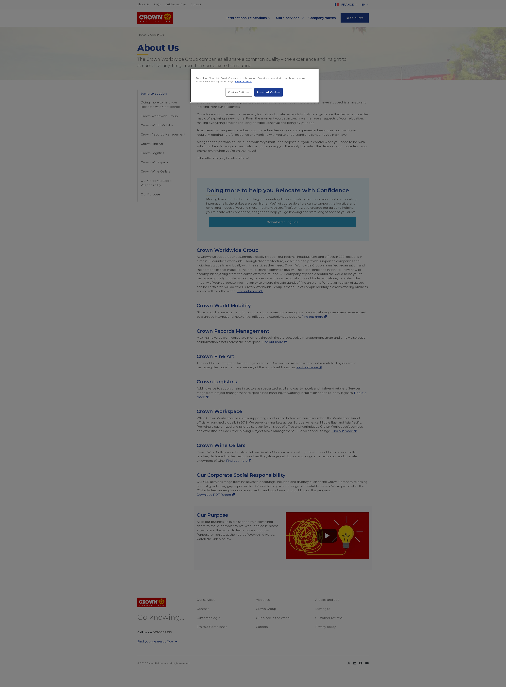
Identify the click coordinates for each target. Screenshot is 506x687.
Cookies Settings (239, 92)
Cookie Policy (243, 81)
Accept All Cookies (268, 92)
